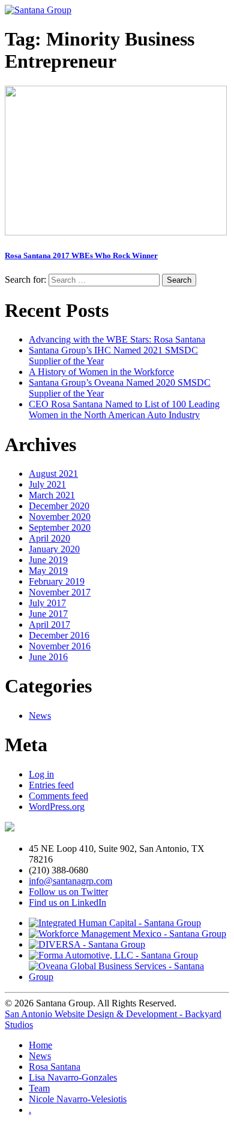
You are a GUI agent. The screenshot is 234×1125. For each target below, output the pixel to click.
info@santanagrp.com (70, 881)
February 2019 (57, 581)
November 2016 (60, 646)
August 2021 (53, 473)
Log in (41, 774)
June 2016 (48, 657)
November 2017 (60, 592)
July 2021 (47, 484)
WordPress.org (57, 807)
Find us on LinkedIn (67, 902)
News (40, 715)
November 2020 (60, 517)
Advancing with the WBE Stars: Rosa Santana (117, 339)
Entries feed (51, 785)
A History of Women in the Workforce (101, 372)
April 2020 (49, 538)
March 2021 (52, 495)
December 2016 (59, 635)
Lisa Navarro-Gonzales (73, 1077)
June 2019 (48, 560)
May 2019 (48, 570)
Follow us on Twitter (68, 892)
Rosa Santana (54, 1067)
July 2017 (47, 603)
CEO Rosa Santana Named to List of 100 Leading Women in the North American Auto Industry (124, 409)
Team (39, 1088)
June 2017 (48, 614)
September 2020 (60, 527)
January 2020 (54, 549)
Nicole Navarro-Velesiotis (78, 1099)
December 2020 (59, 506)
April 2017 (49, 624)
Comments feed (58, 796)
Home (40, 1045)
